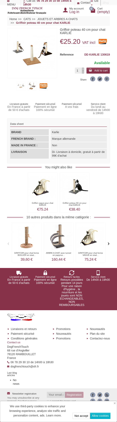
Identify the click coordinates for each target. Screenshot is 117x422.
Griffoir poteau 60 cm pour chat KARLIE (74, 204)
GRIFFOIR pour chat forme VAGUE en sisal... (90, 254)
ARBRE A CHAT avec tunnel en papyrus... (58, 254)
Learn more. (54, 415)
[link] (92, 78)
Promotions (63, 329)
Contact (85, 2)
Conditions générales (24, 338)
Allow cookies (100, 415)
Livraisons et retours (24, 329)
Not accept (81, 415)
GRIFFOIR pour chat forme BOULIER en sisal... (26, 254)
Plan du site (97, 333)
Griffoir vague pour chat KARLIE (42, 204)
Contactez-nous (100, 338)
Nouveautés (63, 333)
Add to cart (101, 70)
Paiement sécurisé (22, 333)
